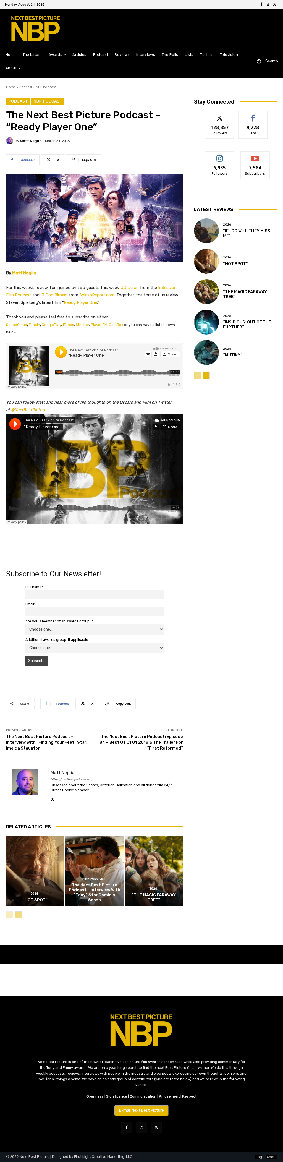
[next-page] (18, 914)
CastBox (116, 325)
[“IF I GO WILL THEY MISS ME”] (206, 230)
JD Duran (130, 287)
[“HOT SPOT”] (35, 871)
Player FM (99, 325)
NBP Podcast (46, 87)
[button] (265, 61)
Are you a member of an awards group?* (59, 621)
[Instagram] (268, 4)
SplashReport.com (96, 295)
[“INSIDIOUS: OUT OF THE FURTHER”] (206, 322)
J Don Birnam (55, 295)
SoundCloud (16, 325)
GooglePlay (51, 325)
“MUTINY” (232, 354)
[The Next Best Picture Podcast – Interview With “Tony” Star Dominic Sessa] (94, 871)
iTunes (68, 325)
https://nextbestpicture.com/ (72, 779)
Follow (219, 115)
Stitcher (82, 325)
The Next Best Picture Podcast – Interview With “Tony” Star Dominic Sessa (94, 892)
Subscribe (255, 155)
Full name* (34, 587)
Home (11, 87)
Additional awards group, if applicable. (57, 640)
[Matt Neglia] (10, 140)
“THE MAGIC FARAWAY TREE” (154, 897)
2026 (34, 893)
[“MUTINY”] (206, 352)
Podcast (25, 87)
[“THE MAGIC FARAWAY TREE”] (154, 871)
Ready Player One (80, 302)
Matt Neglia (30, 141)
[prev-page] (9, 914)
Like (253, 115)
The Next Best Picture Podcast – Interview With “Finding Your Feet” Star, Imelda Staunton (46, 742)
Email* (30, 604)
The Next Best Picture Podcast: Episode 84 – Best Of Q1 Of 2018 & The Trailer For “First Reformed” (141, 742)
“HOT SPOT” (35, 899)
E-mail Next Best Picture (141, 1110)
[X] (274, 4)
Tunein (34, 325)
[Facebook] (261, 4)
